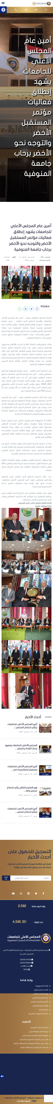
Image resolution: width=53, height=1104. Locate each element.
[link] (3, 9)
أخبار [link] (13, 257)
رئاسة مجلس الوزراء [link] (41, 990)
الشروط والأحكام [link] (23, 1101)
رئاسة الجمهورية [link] (42, 986)
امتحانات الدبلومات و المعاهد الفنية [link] (34, 1047)
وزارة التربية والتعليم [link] (40, 1006)
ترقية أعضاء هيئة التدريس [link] (38, 1031)
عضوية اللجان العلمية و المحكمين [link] (35, 1035)
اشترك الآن (6, 878)
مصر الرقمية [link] (43, 1010)
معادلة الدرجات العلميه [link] (39, 1028)
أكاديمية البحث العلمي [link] (39, 1002)
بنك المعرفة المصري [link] (40, 998)
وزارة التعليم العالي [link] (40, 994)
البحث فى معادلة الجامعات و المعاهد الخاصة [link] (31, 1043)
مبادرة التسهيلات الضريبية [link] (38, 1014)
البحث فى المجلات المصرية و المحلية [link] (34, 1039)
